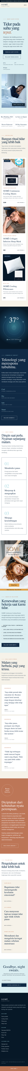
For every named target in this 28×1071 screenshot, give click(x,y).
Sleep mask (4, 1023)
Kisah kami (3, 1032)
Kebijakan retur (4, 1051)
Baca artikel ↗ (8, 901)
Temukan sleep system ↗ (12, 52)
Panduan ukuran (5, 1048)
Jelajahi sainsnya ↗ (9, 417)
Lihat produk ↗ (21, 202)
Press (2, 1037)
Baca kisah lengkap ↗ (10, 845)
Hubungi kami (4, 1044)
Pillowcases (4, 1021)
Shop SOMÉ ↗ (14, 1068)
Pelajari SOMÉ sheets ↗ (10, 644)
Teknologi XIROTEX (5, 1030)
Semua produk (4, 1016)
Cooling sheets (4, 1018)
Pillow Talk (3, 1035)
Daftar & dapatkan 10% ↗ (14, 985)
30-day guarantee (5, 1046)
